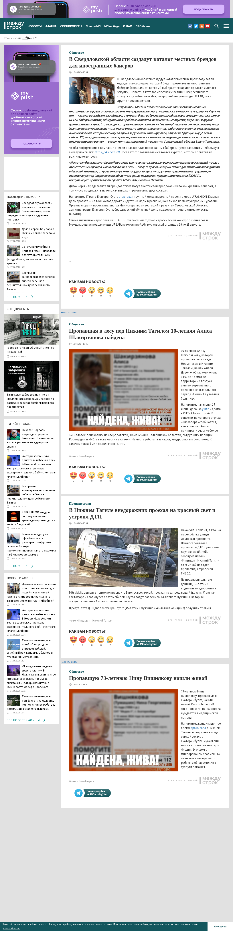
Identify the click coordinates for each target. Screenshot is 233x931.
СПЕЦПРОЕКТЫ (71, 26)
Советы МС (93, 26)
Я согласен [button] (220, 926)
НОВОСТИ (35, 26)
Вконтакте (190, 26)
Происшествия (80, 503)
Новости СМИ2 (69, 312)
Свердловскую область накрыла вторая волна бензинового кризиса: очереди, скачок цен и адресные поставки (29, 211)
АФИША (51, 26)
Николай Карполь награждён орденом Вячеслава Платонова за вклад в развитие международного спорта (30, 438)
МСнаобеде (111, 26)
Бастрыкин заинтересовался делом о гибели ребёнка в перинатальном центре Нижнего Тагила (31, 281)
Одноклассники (202, 26)
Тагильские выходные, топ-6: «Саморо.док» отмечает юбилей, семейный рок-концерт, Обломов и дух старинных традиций (30, 648)
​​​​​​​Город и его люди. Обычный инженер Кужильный (30, 349)
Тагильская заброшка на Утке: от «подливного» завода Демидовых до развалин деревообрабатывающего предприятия (30, 401)
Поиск (216, 26)
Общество (76, 52)
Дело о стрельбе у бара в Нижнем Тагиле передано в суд (38, 233)
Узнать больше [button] (11, 928)
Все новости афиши (23, 720)
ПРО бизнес (143, 26)
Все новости (17, 297)
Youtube (207, 26)
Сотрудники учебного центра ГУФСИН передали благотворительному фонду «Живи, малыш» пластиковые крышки (31, 255)
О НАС (127, 26)
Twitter (196, 26)
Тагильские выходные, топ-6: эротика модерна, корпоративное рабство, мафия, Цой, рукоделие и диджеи (31, 702)
